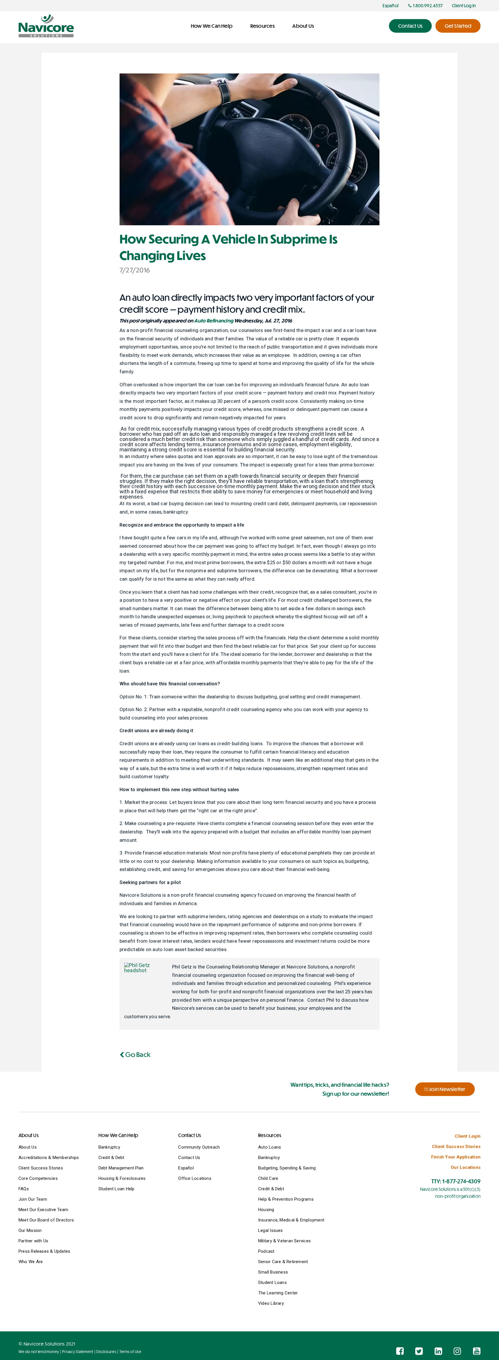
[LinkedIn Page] (438, 1351)
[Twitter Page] (419, 1351)
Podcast (266, 1251)
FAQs (23, 1188)
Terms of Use (130, 1351)
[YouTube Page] (477, 1351)
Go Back (137, 1054)
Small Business (273, 1272)
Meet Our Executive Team (43, 1209)
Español (186, 1168)
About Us (27, 1147)
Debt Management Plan (121, 1168)
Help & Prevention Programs (286, 1199)
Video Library (271, 1303)
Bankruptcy (109, 1147)
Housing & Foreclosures (122, 1178)
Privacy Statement (77, 1351)
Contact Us (189, 1157)
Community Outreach (199, 1147)
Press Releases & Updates (44, 1251)
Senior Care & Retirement (283, 1261)
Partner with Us (33, 1240)
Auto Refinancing (213, 321)
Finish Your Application (456, 1157)
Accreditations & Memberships (48, 1157)
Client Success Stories (40, 1168)
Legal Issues (270, 1230)
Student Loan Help (116, 1188)
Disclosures (106, 1351)
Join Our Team (32, 1199)
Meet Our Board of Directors (46, 1220)
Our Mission (30, 1230)
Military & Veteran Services (284, 1240)
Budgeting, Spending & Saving (287, 1168)
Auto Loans (269, 1147)
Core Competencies (38, 1178)
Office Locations (194, 1178)
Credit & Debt (111, 1157)
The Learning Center (278, 1293)
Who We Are (30, 1261)
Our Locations (466, 1167)
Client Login (468, 1136)
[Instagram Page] (457, 1351)
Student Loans (272, 1282)
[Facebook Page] (400, 1351)
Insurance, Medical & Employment (291, 1220)
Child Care (268, 1178)
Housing (266, 1209)
